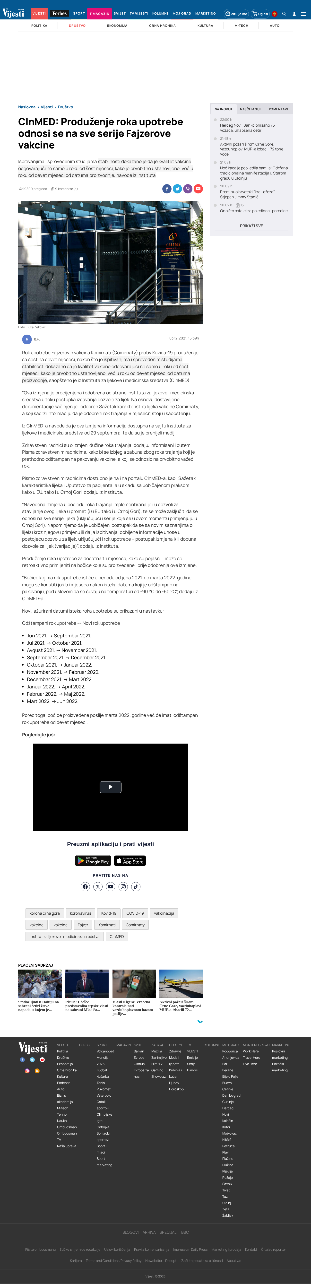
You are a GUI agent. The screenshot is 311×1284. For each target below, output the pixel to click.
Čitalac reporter (273, 1249)
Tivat (226, 1190)
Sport (102, 1045)
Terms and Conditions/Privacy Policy (113, 1260)
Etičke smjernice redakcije (80, 1249)
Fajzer (83, 925)
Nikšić (226, 1139)
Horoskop (176, 1089)
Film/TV (157, 1064)
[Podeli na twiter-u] (177, 188)
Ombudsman (67, 1127)
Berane (227, 1070)
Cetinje (227, 1089)
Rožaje (227, 1177)
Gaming (157, 1070)
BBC (185, 1232)
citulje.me (239, 14)
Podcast (63, 1083)
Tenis (101, 1083)
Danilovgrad (231, 1095)
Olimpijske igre (104, 1117)
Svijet (139, 1045)
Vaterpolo (104, 1095)
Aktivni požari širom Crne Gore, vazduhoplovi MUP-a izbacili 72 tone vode (251, 149)
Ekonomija (65, 1064)
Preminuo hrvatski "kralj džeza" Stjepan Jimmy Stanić (247, 194)
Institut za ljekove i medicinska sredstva (65, 936)
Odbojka (103, 1127)
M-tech (62, 1108)
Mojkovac (229, 1133)
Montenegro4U (256, 1045)
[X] (98, 886)
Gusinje (228, 1102)
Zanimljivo (159, 1057)
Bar (224, 1064)
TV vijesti (192, 1048)
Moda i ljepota (174, 1060)
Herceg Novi (227, 1111)
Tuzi (225, 1196)
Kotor (226, 1127)
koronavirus (80, 913)
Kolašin (227, 1121)
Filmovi (192, 1070)
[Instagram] (123, 886)
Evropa (139, 1057)
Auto (60, 1089)
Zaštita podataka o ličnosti (202, 1260)
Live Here (250, 1064)
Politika (62, 1051)
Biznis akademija (65, 1098)
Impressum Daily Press (190, 1249)
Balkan (139, 1051)
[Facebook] (85, 886)
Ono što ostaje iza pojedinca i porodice (254, 210)
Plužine (227, 1158)
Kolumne (212, 1045)
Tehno (62, 1114)
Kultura (62, 1076)
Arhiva (149, 1232)
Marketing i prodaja (226, 1249)
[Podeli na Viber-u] (187, 188)
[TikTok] (135, 886)
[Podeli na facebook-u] (167, 188)
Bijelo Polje (230, 1076)
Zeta (225, 1209)
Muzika (156, 1051)
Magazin (123, 1045)
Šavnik (227, 1184)
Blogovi (130, 1232)
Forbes (85, 1045)
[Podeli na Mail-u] (198, 188)
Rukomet (104, 1089)
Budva (227, 1083)
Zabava (157, 1045)
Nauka (62, 1121)
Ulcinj (226, 1203)
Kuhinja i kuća (175, 1073)
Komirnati (107, 925)
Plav (225, 1152)
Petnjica (228, 1146)
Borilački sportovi (103, 1136)
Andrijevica (230, 1057)
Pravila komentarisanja (151, 1249)
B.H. (37, 339)
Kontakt (251, 1249)
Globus (139, 1064)
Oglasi (263, 14)
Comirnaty (135, 925)
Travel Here (251, 1057)
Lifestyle (177, 1045)
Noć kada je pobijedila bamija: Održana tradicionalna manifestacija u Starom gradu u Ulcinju (254, 173)
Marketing (281, 1045)
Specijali (168, 1232)
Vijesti (62, 1045)
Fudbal (102, 1070)
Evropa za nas (141, 1073)
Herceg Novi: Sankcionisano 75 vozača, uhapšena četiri (247, 128)
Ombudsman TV (67, 1136)
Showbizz (158, 1076)
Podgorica (230, 1051)
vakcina (61, 925)
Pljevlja (227, 1171)
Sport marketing (104, 1161)
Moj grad (230, 1045)
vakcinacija (164, 913)
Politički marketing (280, 1067)
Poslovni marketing (280, 1054)
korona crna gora (45, 913)
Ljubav (174, 1083)
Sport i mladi (101, 1149)
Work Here (251, 1051)
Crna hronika (67, 1070)
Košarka (103, 1076)
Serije (191, 1064)
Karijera (76, 1260)
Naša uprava (66, 1146)
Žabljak (227, 1215)
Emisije (192, 1057)
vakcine (36, 925)
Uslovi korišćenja (117, 1249)
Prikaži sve (251, 225)
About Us (234, 1260)
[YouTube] (110, 886)
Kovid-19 (108, 913)
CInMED (117, 936)
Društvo (63, 1057)
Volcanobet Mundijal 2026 (105, 1057)
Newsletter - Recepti (161, 1260)
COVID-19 (135, 913)
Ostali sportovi (103, 1105)
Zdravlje (175, 1051)
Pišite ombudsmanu (40, 1249)
